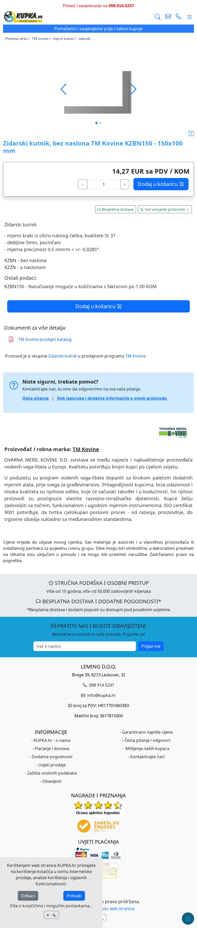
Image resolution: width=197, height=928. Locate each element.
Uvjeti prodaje (52, 765)
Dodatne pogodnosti (52, 756)
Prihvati (74, 896)
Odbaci (28, 896)
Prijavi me (150, 646)
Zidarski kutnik (62, 356)
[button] (133, 89)
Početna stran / (17, 39)
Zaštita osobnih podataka (52, 773)
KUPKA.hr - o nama (52, 740)
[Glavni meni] (189, 17)
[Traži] (157, 17)
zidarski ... (86, 39)
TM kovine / (41, 39)
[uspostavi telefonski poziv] (178, 17)
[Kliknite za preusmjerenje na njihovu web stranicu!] (98, 432)
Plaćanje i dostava (52, 748)
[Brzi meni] (188, 918)
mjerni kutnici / (64, 39)
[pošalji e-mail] (168, 17)
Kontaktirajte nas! (147, 756)
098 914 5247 (101, 685)
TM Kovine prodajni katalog (45, 339)
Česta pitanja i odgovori (147, 740)
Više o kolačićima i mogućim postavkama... (51, 906)
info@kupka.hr (101, 695)
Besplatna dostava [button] (118, 209)
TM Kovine (135, 356)
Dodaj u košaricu (158, 184)
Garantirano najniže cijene (147, 732)
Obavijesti (52, 781)
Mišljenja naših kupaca (147, 748)
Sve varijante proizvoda (165, 209)
